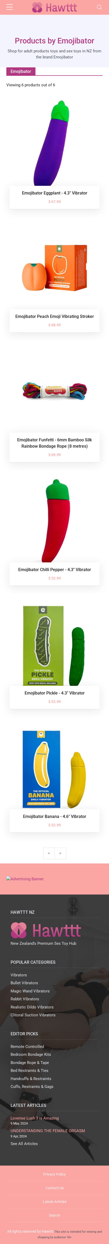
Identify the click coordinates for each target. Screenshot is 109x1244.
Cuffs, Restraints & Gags (32, 1086)
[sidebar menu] (9, 7)
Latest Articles (54, 1202)
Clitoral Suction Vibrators (33, 1015)
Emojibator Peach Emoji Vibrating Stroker (54, 316)
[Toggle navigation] (99, 7)
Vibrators (19, 975)
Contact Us (55, 1188)
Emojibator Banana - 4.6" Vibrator (54, 816)
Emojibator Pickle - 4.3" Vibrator (55, 693)
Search (54, 1215)
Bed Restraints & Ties (29, 1070)
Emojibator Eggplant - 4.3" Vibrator (54, 193)
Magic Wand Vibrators (30, 991)
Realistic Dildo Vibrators (32, 1007)
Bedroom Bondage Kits (31, 1054)
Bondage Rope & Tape (30, 1062)
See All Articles (24, 1143)
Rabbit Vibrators (25, 999)
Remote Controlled (27, 1046)
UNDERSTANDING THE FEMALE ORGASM (48, 1130)
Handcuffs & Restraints (31, 1078)
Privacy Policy (54, 1174)
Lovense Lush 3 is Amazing (35, 1118)
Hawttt (47, 1231)
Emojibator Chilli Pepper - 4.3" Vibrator (54, 569)
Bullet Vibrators (24, 983)
